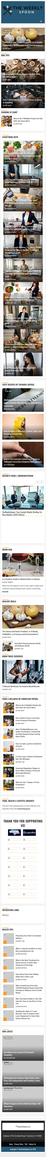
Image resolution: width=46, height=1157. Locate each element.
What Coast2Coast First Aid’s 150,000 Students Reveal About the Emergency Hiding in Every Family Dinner (8, 990)
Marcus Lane (10, 373)
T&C (26, 1144)
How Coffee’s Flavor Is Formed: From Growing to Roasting (8, 720)
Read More (5, 592)
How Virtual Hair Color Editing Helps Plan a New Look (8, 977)
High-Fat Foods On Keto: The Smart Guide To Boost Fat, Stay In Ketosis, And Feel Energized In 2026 (23, 250)
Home (11, 1144)
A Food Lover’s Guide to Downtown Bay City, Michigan (8, 759)
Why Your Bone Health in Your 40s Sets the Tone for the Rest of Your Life (8, 1002)
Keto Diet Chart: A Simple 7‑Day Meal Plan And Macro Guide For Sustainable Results (21, 203)
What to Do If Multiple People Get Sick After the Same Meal (6, 121)
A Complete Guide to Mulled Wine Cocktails (23, 565)
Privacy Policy (18, 1144)
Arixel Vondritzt (8, 582)
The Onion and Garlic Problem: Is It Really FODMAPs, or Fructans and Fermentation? (23, 617)
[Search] (41, 21)
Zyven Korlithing (10, 1058)
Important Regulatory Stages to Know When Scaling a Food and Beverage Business (8, 772)
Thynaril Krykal (10, 409)
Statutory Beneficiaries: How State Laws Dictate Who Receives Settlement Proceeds (22, 403)
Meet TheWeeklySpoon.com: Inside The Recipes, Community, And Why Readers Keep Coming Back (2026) (8, 733)
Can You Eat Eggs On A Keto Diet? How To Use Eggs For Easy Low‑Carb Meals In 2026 (22, 273)
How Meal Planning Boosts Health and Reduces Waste (7, 645)
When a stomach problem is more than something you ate (8, 951)
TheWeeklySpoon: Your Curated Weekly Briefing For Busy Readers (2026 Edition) (22, 513)
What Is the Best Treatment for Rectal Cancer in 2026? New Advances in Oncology (8, 964)
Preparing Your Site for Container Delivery (8, 938)
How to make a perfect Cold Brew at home (8, 746)
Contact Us (32, 1144)
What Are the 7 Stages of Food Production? (8, 785)
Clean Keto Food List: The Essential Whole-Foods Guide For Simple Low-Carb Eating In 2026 (22, 156)
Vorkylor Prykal (11, 161)
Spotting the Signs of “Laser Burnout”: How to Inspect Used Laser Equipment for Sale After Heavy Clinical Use (8, 1015)
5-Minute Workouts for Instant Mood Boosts (23, 671)
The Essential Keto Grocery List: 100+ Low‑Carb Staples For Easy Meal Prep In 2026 (22, 320)
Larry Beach (7, 48)
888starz (5, 915)
